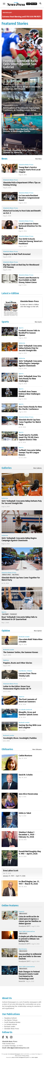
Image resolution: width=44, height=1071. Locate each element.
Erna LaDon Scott (10, 870)
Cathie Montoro (25, 755)
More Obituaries (37, 749)
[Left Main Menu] (4, 3)
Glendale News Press (10, 84)
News (4, 158)
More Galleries (37, 468)
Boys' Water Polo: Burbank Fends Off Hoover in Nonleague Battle (20, 130)
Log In (28, 3)
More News (38, 159)
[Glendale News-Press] (10, 314)
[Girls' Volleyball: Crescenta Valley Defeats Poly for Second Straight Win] (10, 346)
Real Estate (23, 949)
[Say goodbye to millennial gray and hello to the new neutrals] (10, 952)
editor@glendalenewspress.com (18, 1048)
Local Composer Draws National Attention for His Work (30, 226)
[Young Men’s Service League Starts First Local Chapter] (10, 168)
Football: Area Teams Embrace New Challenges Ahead (29, 393)
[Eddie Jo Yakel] (10, 820)
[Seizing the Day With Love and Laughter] (10, 726)
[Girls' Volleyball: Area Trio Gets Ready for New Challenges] (10, 377)
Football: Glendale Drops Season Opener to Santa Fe (19, 151)
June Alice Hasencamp (28, 794)
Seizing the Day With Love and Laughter (30, 726)
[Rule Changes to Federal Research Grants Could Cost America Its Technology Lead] (10, 970)
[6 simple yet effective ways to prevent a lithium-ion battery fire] (10, 935)
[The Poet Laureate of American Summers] (10, 700)
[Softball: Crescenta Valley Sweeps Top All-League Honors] (10, 451)
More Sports (38, 322)
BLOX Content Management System (20, 1057)
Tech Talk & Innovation (27, 931)
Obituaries (7, 749)
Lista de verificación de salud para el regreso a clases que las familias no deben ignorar (30, 920)
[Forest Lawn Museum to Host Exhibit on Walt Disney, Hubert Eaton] (10, 278)
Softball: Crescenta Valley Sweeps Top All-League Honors (30, 452)
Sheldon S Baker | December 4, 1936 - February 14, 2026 (27, 834)
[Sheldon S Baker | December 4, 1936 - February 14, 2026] (10, 839)
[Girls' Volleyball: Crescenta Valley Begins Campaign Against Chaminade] (10, 362)
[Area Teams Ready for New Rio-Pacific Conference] (10, 407)
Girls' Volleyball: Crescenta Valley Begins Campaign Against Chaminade (30, 363)
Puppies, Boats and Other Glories (17, 663)
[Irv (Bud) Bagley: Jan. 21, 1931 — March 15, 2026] (10, 888)
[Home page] (16, 4)
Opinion (6, 630)
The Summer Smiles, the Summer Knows (20, 652)
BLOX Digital (35, 1057)
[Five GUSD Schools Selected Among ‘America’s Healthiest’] (10, 239)
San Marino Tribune (25, 671)
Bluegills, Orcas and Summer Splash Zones (28, 713)
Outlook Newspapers (15, 1054)
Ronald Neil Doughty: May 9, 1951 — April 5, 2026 (30, 852)
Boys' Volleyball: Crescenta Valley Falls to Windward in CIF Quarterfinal (19, 618)
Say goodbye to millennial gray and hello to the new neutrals (30, 956)
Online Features (10, 905)
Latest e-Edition (10, 293)
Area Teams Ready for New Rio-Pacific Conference (30, 408)
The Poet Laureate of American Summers (28, 700)
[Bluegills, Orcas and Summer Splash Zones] (10, 713)
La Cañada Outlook (25, 709)
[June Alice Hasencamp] (10, 801)
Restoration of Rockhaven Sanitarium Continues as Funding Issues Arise (21, 109)
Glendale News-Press (29, 301)
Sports (5, 57)
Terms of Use (18, 1055)
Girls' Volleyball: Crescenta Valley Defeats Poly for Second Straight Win (30, 348)
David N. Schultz (26, 775)
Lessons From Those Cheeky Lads (27, 674)
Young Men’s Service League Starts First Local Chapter (29, 169)
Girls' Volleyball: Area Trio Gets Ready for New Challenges (30, 378)
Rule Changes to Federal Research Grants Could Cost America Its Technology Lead (29, 975)
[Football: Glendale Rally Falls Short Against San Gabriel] (22, 48)
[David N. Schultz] (10, 781)
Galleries (22, 343)
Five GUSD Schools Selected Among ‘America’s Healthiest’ (30, 241)
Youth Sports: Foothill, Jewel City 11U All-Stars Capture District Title (29, 437)
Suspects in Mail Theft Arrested (16, 254)
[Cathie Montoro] (10, 762)
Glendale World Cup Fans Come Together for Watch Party (30, 422)
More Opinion (38, 631)
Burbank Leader (24, 636)
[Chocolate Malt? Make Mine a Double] (10, 640)
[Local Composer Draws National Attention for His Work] (10, 224)
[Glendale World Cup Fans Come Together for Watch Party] (10, 420)
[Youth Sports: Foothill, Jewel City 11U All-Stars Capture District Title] (10, 435)
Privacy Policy (25, 1055)
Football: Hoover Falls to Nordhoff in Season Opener (29, 332)
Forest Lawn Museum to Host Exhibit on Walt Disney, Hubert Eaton (29, 280)
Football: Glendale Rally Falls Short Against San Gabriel (20, 64)
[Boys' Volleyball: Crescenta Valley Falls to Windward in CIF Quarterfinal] (22, 598)
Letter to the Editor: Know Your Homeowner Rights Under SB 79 (17, 687)
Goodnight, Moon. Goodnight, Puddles (20, 738)
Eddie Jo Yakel (25, 813)
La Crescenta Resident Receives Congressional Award (29, 197)
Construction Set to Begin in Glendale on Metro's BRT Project (21, 87)
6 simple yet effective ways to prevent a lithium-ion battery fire (30, 938)
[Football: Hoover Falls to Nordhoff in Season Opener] (10, 331)
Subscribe (34, 3)
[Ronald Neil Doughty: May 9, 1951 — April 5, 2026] (10, 858)
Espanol (21, 911)
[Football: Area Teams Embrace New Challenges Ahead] (10, 392)
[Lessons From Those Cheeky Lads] (10, 674)
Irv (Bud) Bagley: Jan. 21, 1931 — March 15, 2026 (29, 882)
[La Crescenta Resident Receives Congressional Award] (10, 196)
